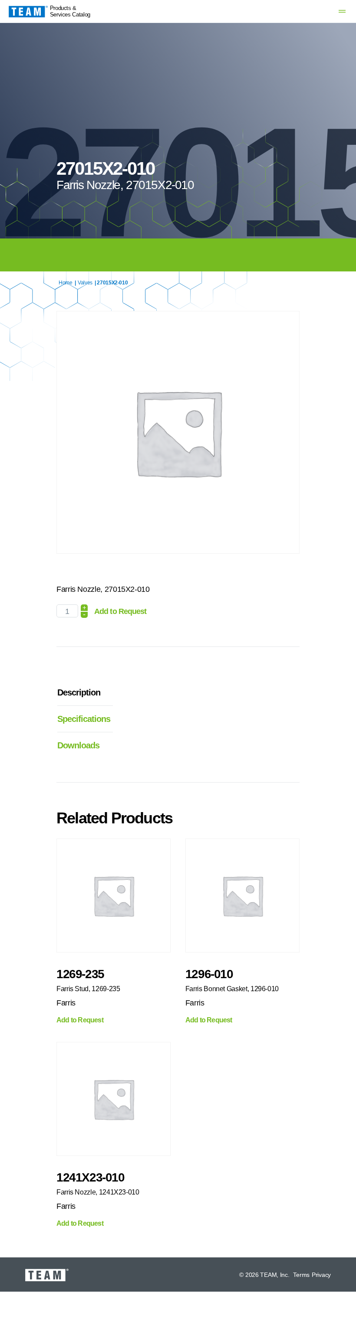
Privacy (321, 1274)
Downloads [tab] (78, 745)
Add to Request (120, 611)
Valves (85, 283)
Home (66, 283)
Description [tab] (78, 692)
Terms (301, 1274)
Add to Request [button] (79, 1020)
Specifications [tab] (81, 719)
